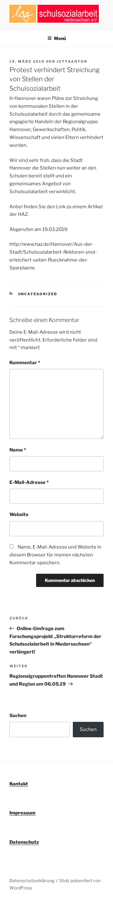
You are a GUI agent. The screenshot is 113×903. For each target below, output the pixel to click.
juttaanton (71, 61)
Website (19, 514)
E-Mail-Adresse (29, 482)
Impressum (22, 813)
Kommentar (24, 362)
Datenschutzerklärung (31, 880)
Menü (60, 38)
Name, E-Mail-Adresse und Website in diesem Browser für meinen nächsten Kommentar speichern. (55, 555)
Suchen (17, 715)
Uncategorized (37, 294)
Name (17, 450)
